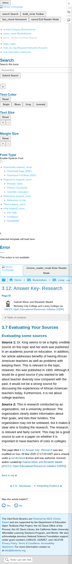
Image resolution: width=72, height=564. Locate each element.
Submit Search (10, 75)
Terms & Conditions (29, 543)
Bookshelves (39, 280)
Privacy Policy (9, 543)
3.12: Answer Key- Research (36, 449)
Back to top (8, 475)
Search (7, 560)
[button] (12, 216)
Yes (8, 505)
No (20, 505)
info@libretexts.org (15, 550)
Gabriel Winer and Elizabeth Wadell (42, 462)
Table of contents (16, 317)
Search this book (9, 64)
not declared (18, 457)
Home (18, 280)
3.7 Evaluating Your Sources (30, 327)
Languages (64, 280)
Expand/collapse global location (68, 279)
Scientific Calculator (18, 191)
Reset (5, 99)
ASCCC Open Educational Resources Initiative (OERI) (34, 309)
